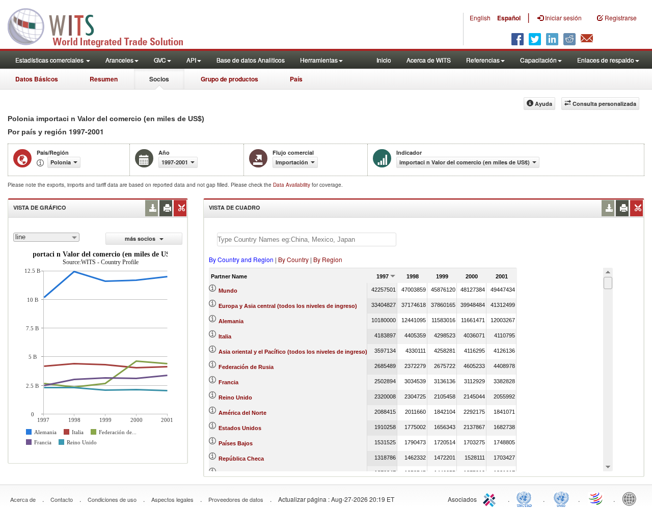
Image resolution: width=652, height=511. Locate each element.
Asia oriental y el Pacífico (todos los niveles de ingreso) (293, 352)
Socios (159, 78)
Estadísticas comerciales (50, 59)
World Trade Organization (596, 498)
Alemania (231, 321)
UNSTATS (561, 498)
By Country (293, 259)
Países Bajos (236, 443)
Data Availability (292, 184)
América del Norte (242, 413)
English (480, 17)
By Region (327, 259)
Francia (228, 382)
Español (509, 17)
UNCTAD (526, 498)
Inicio (383, 59)
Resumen (104, 78)
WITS (102, 25)
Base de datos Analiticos (250, 59)
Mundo (228, 291)
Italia (225, 336)
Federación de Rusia (246, 367)
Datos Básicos (36, 78)
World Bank (631, 498)
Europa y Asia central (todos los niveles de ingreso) (288, 306)
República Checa (241, 459)
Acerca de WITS (428, 59)
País (296, 78)
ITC (491, 498)
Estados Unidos (240, 428)
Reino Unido (235, 397)
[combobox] (46, 237)
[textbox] (306, 239)
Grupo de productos (229, 78)
